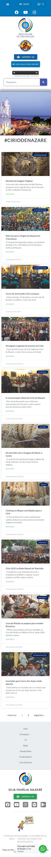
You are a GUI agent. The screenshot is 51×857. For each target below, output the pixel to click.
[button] (7, 4)
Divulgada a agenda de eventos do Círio (25, 346)
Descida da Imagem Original (19, 181)
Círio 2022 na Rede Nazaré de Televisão (24, 568)
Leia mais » (10, 194)
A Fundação (24, 734)
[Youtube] (16, 804)
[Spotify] (34, 804)
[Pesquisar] (43, 82)
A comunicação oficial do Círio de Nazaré (25, 398)
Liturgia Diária (25, 751)
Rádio (25, 746)
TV (25, 740)
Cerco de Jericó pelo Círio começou (22, 293)
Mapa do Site (8, 850)
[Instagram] (25, 804)
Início (25, 729)
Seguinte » (39, 715)
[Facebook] (7, 804)
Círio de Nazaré (25, 762)
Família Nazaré (25, 757)
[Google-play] (43, 804)
